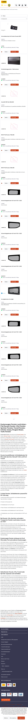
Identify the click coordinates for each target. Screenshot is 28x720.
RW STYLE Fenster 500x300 (7, 167)
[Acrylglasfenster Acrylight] (14, 291)
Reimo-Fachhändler (18, 613)
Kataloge (11, 706)
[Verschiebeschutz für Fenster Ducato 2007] (14, 28)
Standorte (3, 663)
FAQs (6, 704)
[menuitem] (4, 5)
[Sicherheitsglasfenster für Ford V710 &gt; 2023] (14, 192)
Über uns (3, 669)
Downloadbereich (12, 704)
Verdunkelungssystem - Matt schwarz (10, 69)
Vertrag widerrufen (6, 699)
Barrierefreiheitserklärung (6, 644)
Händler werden (5, 706)
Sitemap (2, 661)
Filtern (4, 15)
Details (6, 51)
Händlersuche (19, 704)
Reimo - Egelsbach (5, 666)
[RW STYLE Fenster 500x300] (14, 159)
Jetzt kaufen (13, 51)
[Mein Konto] (22, 5)
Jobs (2, 656)
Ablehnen (6, 718)
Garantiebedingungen (5, 651)
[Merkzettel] (19, 5)
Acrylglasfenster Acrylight (7, 299)
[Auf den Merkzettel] (1, 52)
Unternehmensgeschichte (7, 671)
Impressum (3, 654)
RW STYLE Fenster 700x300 (7, 134)
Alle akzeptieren (13, 718)
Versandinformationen (5, 674)
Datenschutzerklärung (5, 649)
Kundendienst (3, 618)
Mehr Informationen (21, 714)
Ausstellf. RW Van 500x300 (7, 102)
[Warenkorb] (25, 5)
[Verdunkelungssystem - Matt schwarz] (14, 61)
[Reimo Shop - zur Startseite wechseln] (4, 2)
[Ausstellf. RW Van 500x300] (14, 93)
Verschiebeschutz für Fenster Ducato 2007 (11, 36)
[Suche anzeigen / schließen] (16, 5)
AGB (2, 637)
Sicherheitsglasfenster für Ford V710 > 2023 (11, 200)
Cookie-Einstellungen (5, 646)
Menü (5, 5)
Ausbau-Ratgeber (4, 642)
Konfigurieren (21, 718)
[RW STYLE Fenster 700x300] (14, 126)
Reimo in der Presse (5, 658)
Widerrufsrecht (4, 676)
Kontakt (16, 706)
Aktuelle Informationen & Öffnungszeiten (9, 639)
